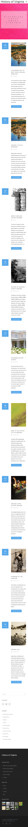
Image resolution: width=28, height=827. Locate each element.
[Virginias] (4, 808)
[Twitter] (6, 704)
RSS (4, 794)
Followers (15, 76)
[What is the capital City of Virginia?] (20, 804)
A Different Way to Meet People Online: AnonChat (18, 72)
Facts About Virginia (7, 739)
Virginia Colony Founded (8, 714)
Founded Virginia (6, 725)
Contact (5, 788)
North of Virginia (6, 774)
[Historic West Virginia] (12, 808)
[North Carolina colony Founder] (12, 804)
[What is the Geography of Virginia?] (4, 804)
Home (4, 785)
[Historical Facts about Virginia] (16, 808)
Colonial (14, 220)
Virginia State (5, 733)
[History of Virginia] (12, 1)
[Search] (24, 694)
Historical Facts (16, 434)
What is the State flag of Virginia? (10, 765)
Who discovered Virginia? (8, 768)
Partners (5, 777)
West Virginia (5, 736)
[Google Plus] (9, 704)
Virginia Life (15, 649)
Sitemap (5, 791)
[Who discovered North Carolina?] (16, 804)
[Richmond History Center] (8, 808)
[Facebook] (3, 704)
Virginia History (16, 291)
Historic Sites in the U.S (8, 771)
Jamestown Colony (7, 731)
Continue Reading (16, 106)
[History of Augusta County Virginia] (8, 804)
